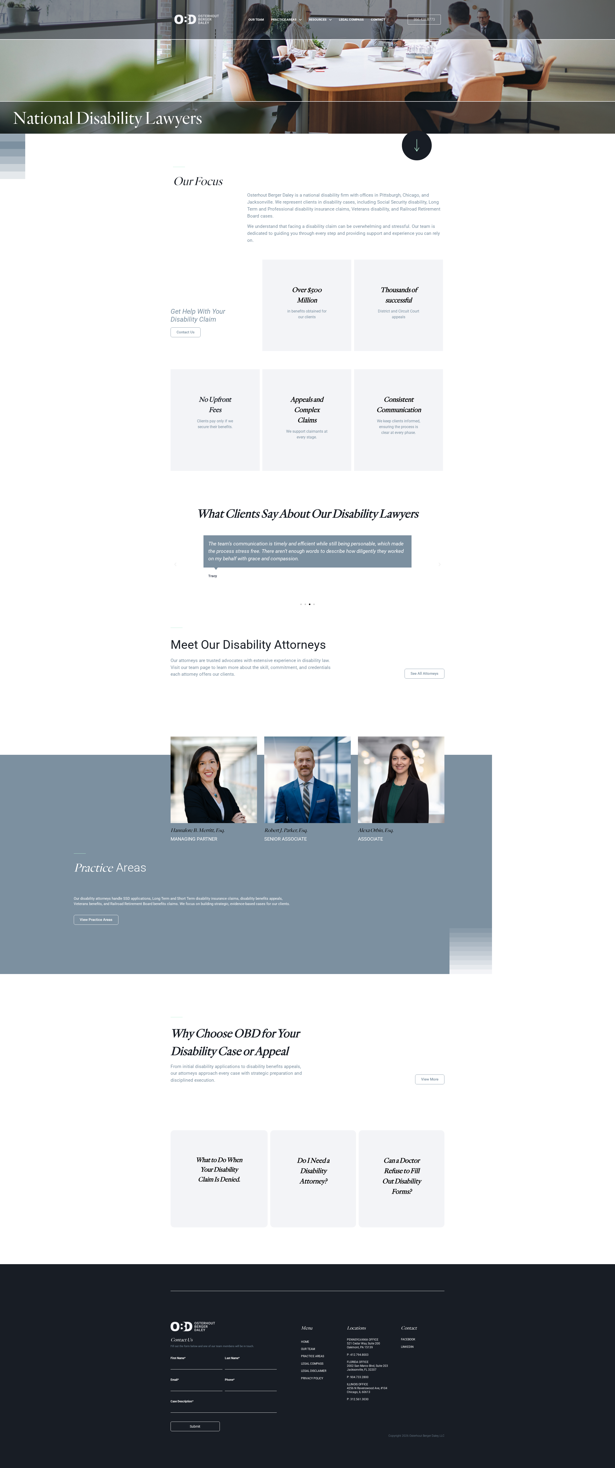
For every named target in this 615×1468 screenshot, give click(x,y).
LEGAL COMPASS (351, 19)
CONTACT (378, 19)
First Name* (178, 1358)
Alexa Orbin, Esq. (376, 830)
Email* (175, 1379)
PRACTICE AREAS (283, 19)
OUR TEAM (256, 19)
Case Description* (182, 1401)
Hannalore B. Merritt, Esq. (198, 830)
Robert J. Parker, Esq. (286, 830)
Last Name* (232, 1358)
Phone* (229, 1379)
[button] (175, 564)
